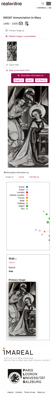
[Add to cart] (21, 24)
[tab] (15, 31)
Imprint (10, 392)
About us (41, 392)
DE (50, 8)
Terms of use (29, 392)
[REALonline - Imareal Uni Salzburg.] (26, 3)
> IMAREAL (41, 8)
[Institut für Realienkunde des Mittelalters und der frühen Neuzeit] (26, 354)
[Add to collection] (27, 24)
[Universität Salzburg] (26, 376)
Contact (18, 392)
